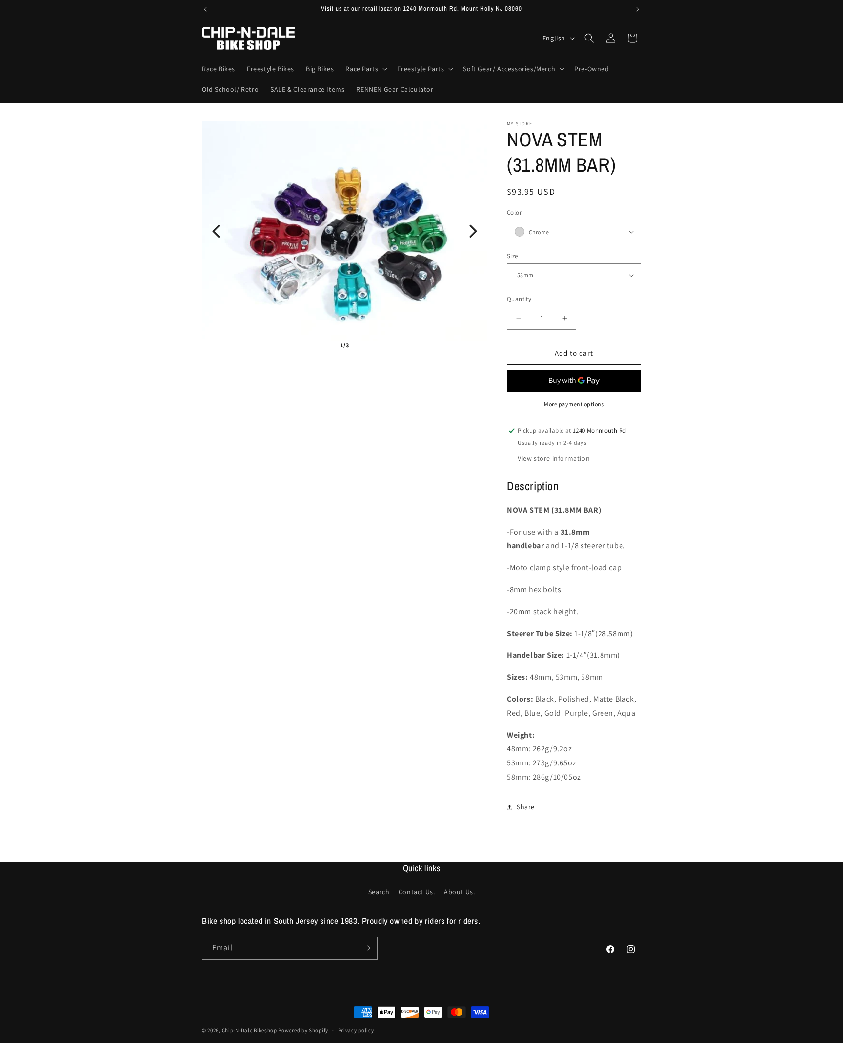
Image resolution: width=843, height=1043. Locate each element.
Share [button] (526, 806)
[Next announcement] (637, 9)
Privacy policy (356, 1030)
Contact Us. (417, 891)
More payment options (574, 404)
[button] (365, 69)
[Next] (473, 231)
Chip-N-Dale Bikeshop (250, 1030)
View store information (554, 458)
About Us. (459, 891)
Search (379, 891)
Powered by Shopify (303, 1030)
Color (514, 212)
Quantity (519, 299)
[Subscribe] (366, 948)
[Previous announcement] (205, 9)
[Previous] (216, 231)
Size (512, 256)
